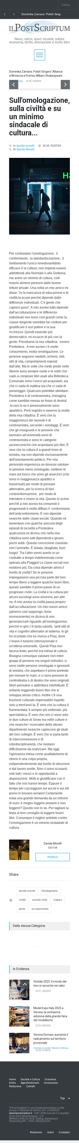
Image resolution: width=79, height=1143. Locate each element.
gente (22, 908)
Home (12, 1079)
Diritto (12, 1082)
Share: (14, 874)
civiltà (22, 899)
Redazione (15, 1086)
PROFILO (52, 857)
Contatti (30, 1086)
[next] (65, 84)
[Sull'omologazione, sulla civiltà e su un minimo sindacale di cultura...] (39, 196)
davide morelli (25, 145)
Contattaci (64, 1132)
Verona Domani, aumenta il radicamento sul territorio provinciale (50, 1038)
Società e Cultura (30, 1079)
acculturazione (40, 908)
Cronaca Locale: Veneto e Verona (50, 1048)
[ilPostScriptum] (39, 29)
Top (62, 1098)
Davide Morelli (26, 149)
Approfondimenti (30, 1082)
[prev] (13, 84)
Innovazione (51, 1082)
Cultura (57, 899)
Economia (50, 1079)
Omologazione (49, 890)
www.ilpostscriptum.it (20, 1113)
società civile (39, 899)
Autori (50, 1132)
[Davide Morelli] (19, 850)
